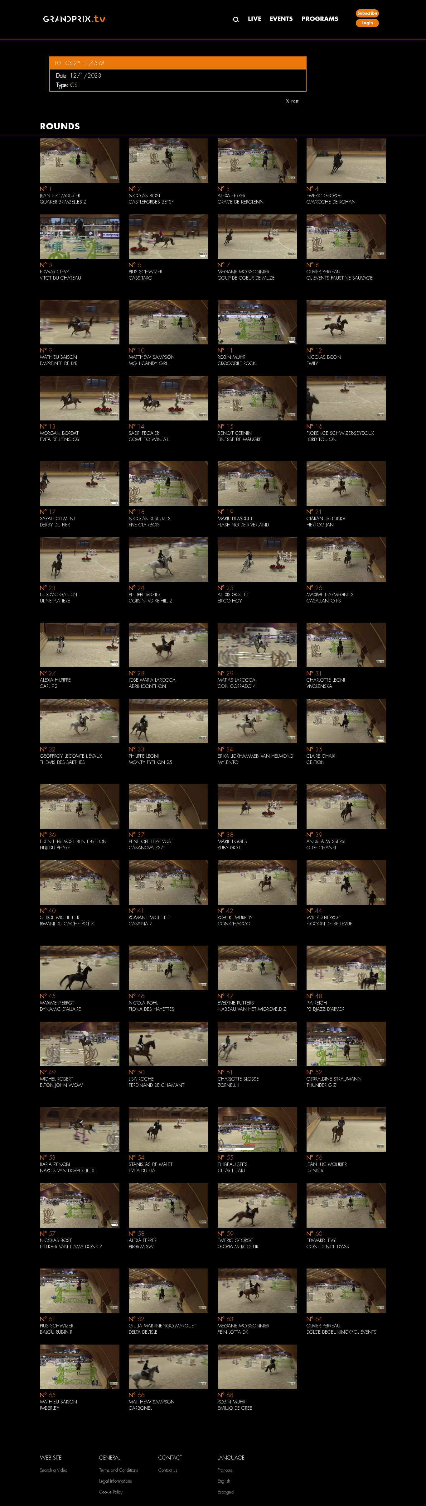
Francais (225, 1470)
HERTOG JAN (320, 525)
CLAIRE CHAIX (321, 756)
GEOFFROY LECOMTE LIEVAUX (71, 756)
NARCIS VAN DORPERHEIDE (68, 1171)
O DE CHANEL (321, 848)
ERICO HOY (230, 601)
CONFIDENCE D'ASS (328, 1247)
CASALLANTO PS (324, 601)
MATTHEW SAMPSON (152, 357)
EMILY (312, 363)
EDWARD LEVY (54, 272)
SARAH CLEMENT (58, 519)
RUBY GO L (229, 848)
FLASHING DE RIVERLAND (243, 525)
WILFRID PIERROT (323, 917)
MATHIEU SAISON (58, 357)
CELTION (316, 762)
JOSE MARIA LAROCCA (152, 680)
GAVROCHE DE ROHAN (331, 202)
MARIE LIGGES (232, 841)
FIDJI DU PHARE (55, 848)
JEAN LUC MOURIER (60, 196)
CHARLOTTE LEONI (326, 680)
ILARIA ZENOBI (55, 1164)
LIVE (254, 19)
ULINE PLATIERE (55, 601)
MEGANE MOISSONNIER (243, 272)
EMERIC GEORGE (324, 196)
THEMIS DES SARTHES (62, 762)
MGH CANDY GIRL (148, 363)
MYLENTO (228, 762)
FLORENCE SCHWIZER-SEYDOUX (340, 433)
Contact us (167, 1470)
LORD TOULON (321, 439)
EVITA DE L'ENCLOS (59, 439)
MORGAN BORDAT (59, 433)
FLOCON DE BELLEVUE (329, 924)
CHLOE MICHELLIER (59, 917)
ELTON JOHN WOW (61, 1085)
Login (367, 23)
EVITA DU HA (142, 1171)
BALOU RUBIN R (56, 1332)
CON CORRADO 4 (237, 686)
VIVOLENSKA (319, 686)
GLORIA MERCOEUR (238, 1247)
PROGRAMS (320, 19)
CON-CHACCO (234, 924)
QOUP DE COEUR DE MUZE (246, 278)
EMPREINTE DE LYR (58, 363)
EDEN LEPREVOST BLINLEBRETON (73, 841)
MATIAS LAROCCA (236, 680)
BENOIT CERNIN (235, 433)
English (224, 1481)
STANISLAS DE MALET (150, 1164)
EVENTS (281, 19)
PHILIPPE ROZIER (145, 595)
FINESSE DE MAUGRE (240, 439)
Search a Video (53, 1470)
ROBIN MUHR (231, 357)
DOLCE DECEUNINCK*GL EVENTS (341, 1332)
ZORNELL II (228, 1085)
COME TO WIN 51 (149, 439)
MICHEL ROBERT (56, 1079)
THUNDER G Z (321, 1085)
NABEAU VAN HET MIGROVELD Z (252, 1009)
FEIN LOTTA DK (233, 1332)
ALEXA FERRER (231, 196)
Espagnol (226, 1492)
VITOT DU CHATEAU (60, 278)
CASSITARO (140, 278)
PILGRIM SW (141, 1247)
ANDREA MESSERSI (326, 841)
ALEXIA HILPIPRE (55, 680)
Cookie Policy (111, 1492)
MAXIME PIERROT (57, 1003)
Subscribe (367, 13)
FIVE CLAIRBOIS (144, 525)
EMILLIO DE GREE (235, 1408)
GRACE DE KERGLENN (241, 202)
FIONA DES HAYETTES (151, 1009)
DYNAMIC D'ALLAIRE (60, 1009)
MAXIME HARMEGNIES (330, 595)
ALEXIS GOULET (233, 595)
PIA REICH (317, 1003)
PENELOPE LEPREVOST (151, 841)
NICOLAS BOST (145, 196)
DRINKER (315, 1171)
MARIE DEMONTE (236, 519)
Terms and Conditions (118, 1470)
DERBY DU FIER (55, 525)
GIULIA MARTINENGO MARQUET (162, 1326)
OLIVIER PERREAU (323, 272)
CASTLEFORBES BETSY (151, 202)
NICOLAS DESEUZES (150, 519)
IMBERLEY (49, 1408)
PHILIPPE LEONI (144, 756)
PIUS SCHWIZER (145, 272)
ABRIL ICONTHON (147, 686)
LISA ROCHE (141, 1079)
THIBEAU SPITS (233, 1164)
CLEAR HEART (231, 1171)
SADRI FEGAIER (144, 433)
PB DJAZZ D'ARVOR (326, 1009)
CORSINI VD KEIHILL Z (150, 601)
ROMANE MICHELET (149, 917)
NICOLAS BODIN (324, 357)
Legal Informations (115, 1481)
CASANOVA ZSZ (146, 848)
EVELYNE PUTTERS (236, 1003)
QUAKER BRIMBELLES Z (63, 202)
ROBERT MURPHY (235, 917)
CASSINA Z (140, 924)
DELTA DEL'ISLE (143, 1332)
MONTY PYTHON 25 (150, 762)
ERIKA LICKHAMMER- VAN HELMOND (255, 756)
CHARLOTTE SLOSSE (238, 1079)
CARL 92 (48, 686)
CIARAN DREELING (326, 519)
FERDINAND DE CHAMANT (156, 1085)
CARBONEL (140, 1408)
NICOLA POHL (143, 1003)
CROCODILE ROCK (236, 363)
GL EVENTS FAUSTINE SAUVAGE (340, 278)
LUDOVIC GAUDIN (58, 595)
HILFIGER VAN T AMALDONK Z (71, 1247)
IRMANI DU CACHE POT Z (67, 924)
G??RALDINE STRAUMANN (334, 1079)
